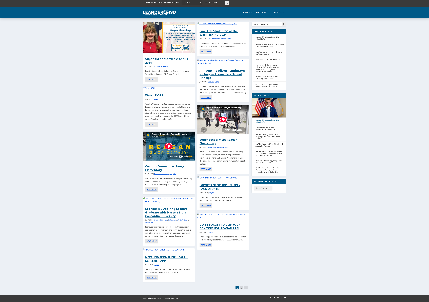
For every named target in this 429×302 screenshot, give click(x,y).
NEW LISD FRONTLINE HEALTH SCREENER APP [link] (166, 259)
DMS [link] (169, 220)
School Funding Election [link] (169, 3)
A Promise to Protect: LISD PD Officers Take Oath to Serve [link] (267, 85)
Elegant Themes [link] (156, 298)
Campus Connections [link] (160, 174)
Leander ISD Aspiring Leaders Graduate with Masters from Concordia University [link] (166, 212)
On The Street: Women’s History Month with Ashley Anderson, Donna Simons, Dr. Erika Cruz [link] (268, 170)
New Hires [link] (211, 82)
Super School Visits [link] (218, 147)
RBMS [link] (181, 220)
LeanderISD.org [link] (151, 3)
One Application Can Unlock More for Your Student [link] (269, 53)
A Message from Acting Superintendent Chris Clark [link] (266, 128)
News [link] (246, 12)
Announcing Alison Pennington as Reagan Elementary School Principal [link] (222, 74)
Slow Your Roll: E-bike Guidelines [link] (268, 59)
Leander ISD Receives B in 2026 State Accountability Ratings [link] (270, 45)
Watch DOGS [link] (154, 95)
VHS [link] (152, 222)
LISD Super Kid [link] (158, 66)
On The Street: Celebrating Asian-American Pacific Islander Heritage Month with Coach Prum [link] (269, 153)
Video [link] (174, 174)
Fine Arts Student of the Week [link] (217, 39)
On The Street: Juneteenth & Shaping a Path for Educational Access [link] (268, 137)
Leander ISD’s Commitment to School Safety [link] (267, 38)
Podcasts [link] (261, 12)
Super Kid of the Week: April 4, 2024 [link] (167, 60)
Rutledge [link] (147, 222)
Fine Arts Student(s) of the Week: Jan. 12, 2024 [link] (219, 32)
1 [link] (237, 287)
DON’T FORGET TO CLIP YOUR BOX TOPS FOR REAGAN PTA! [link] (220, 226)
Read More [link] (152, 79)
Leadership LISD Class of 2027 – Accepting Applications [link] (268, 77)
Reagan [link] (165, 66)
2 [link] (241, 287)
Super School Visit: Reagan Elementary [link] (219, 141)
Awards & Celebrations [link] (160, 220)
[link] (159, 12)
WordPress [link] (174, 298)
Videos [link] (277, 12)
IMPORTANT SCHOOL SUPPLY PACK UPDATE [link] (220, 187)
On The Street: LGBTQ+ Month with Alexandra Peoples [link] (269, 145)
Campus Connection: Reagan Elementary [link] (165, 168)
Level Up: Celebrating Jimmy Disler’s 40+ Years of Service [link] (269, 162)
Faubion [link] (173, 220)
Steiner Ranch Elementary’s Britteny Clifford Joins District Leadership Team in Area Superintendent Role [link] (267, 68)
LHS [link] (178, 220)
